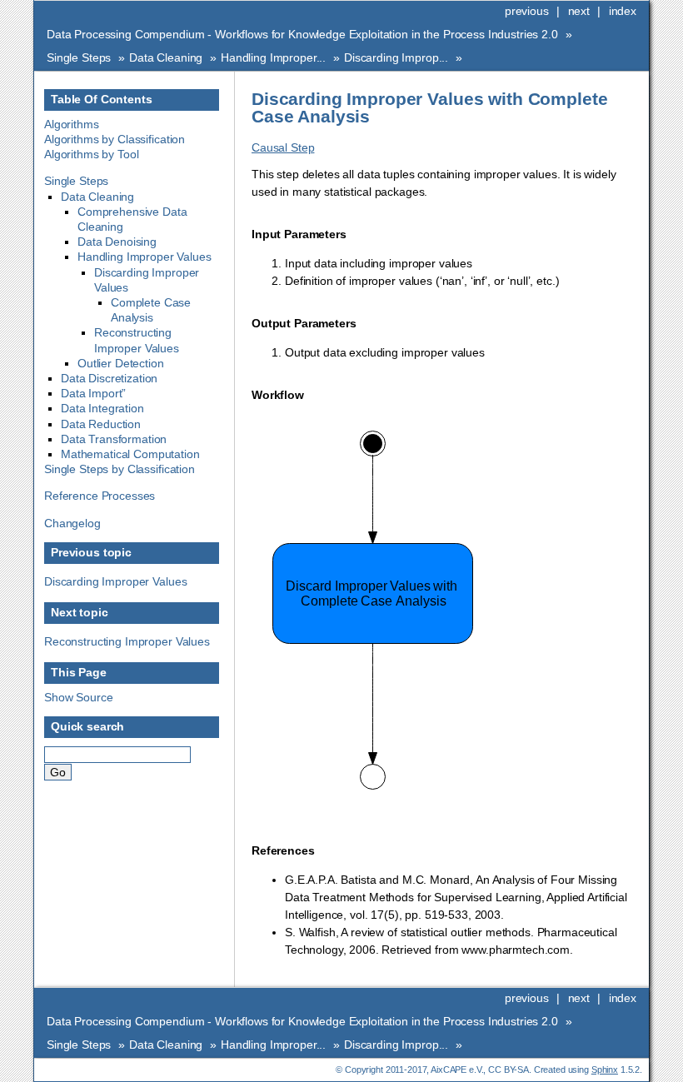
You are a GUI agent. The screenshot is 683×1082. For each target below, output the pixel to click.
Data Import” (93, 393)
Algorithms (71, 124)
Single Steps (79, 57)
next (579, 10)
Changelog (72, 523)
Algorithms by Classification (114, 139)
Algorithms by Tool (91, 154)
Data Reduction (101, 424)
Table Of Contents (101, 99)
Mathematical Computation (130, 454)
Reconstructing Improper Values (127, 641)
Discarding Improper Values (115, 581)
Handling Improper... (273, 57)
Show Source (78, 697)
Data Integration (102, 408)
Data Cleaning (165, 57)
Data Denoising (117, 241)
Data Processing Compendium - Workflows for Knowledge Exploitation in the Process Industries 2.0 (302, 34)
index (622, 10)
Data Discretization (109, 378)
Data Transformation (114, 439)
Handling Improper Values (144, 256)
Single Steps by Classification (119, 469)
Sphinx (604, 1070)
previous (527, 10)
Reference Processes (99, 495)
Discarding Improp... (396, 57)
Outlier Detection (120, 363)
